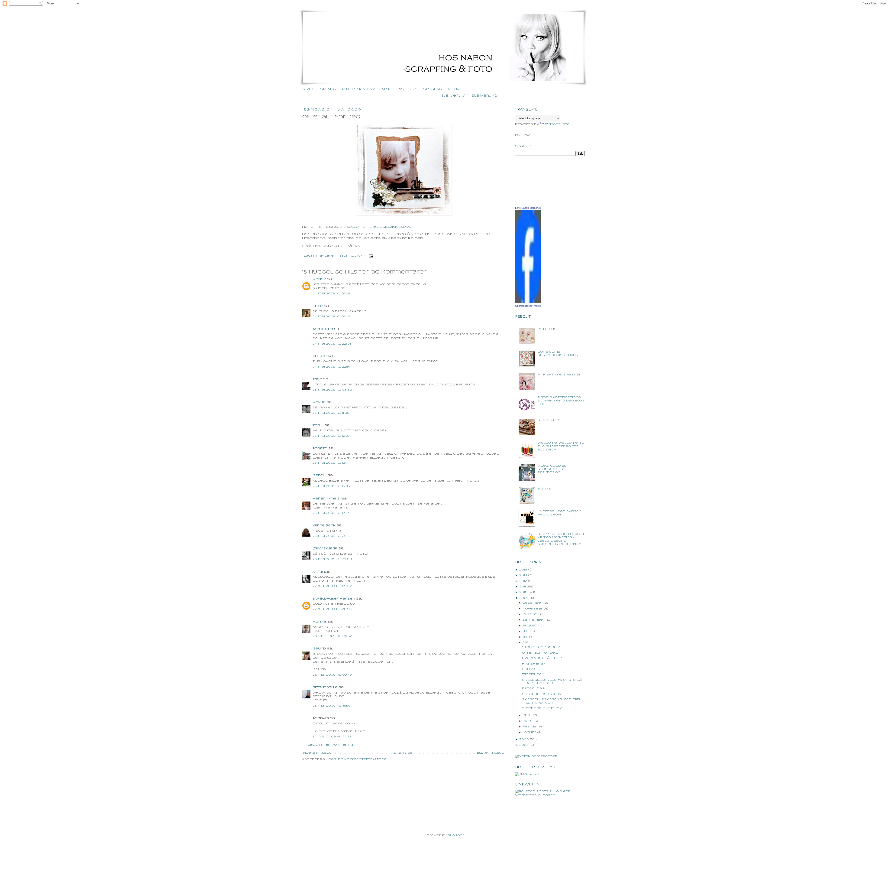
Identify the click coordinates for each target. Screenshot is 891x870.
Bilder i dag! (533, 688)
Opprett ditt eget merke (528, 305)
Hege (318, 306)
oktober (531, 614)
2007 (523, 745)
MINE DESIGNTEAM (358, 89)
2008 (524, 739)
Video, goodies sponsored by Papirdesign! (552, 469)
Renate (320, 448)
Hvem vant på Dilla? (542, 658)
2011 (522, 586)
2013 (523, 575)
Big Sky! (545, 488)
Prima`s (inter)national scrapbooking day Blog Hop (561, 400)
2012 (523, 581)
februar (530, 726)
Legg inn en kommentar (331, 744)
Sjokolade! (549, 420)
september (533, 620)
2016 (523, 569)
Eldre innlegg (490, 753)
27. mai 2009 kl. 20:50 (332, 609)
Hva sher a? (533, 663)
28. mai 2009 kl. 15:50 (332, 705)
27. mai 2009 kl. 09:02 (332, 586)
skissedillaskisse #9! (390, 226)
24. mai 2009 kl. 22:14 (331, 366)
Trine (317, 379)
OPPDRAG (432, 89)
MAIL (386, 89)
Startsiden (404, 753)
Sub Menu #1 (453, 95)
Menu (453, 89)
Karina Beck (324, 525)
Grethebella (325, 687)
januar (529, 732)
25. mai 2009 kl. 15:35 (331, 486)
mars (528, 721)
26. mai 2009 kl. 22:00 (332, 559)
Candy (528, 669)
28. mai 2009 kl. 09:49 (332, 675)
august (530, 625)
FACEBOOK (407, 89)
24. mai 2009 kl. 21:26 (331, 293)
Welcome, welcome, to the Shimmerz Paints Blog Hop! (561, 446)
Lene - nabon (337, 256)
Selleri (354, 226)
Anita (318, 571)
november (533, 608)
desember (532, 603)
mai (526, 642)
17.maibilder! (533, 674)
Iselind (319, 648)
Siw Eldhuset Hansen (334, 598)
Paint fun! (547, 329)
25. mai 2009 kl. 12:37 (331, 436)
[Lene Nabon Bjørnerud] (528, 302)
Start (308, 89)
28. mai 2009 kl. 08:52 (332, 636)
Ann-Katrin (323, 329)
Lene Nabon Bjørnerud (528, 207)
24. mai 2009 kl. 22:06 (332, 343)
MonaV (319, 279)
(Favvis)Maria (325, 548)
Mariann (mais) (327, 498)
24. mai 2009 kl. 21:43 (331, 316)
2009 (524, 598)
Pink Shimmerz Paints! (559, 374)
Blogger (456, 835)
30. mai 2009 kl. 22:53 (332, 736)
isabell (320, 475)
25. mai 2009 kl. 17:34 (331, 513)
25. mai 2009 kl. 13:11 (330, 463)
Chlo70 (320, 356)
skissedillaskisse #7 (542, 694)
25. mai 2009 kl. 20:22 (332, 536)
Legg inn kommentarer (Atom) (356, 759)
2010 (523, 592)
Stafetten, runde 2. (541, 647)
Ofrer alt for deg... (540, 653)
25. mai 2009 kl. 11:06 (331, 413)
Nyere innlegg (317, 753)
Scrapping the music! (542, 708)
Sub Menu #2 (484, 95)
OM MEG (328, 89)
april (527, 715)
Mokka (319, 402)
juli (526, 631)
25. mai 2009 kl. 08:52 (332, 389)
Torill (318, 425)
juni (526, 637)
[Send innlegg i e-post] (370, 256)
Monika (319, 621)
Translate (559, 124)
